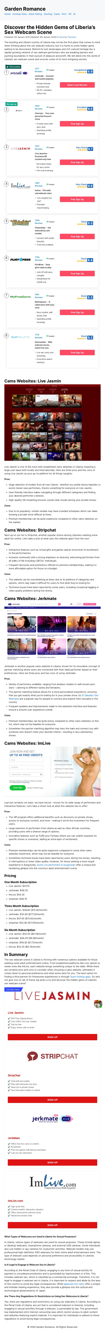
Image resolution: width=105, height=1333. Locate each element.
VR (69, 14)
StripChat (14, 1075)
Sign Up (52, 1037)
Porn (64, 14)
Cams (57, 14)
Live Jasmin (16, 1012)
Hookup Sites (19, 14)
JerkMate (14, 1138)
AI (74, 14)
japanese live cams (74, 1284)
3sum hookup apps (80, 976)
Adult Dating (35, 14)
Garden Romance (25, 9)
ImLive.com (15, 1200)
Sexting (48, 14)
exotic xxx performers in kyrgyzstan (56, 864)
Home (7, 14)
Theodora (71, 37)
